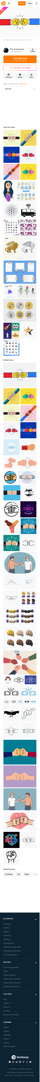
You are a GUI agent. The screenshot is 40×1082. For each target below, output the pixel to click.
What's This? (23, 84)
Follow (33, 51)
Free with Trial (20, 59)
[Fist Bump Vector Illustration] (11, 137)
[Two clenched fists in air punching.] (11, 762)
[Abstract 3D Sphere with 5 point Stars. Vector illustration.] (11, 265)
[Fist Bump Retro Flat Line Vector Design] (11, 154)
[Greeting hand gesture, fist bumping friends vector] (11, 745)
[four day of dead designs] (11, 433)
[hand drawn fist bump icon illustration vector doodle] (11, 1018)
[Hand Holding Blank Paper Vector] (19, 360)
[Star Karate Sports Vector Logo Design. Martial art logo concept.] (11, 450)
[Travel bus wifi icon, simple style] (11, 282)
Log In (30, 3)
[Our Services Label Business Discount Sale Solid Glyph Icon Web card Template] (10, 379)
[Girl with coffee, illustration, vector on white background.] (26, 223)
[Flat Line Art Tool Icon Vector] (19, 413)
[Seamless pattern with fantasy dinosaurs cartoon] (11, 316)
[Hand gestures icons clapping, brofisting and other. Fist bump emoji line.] (10, 850)
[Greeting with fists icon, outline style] (27, 712)
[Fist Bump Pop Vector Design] (19, 494)
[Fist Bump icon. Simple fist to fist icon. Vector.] (11, 796)
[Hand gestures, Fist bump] (12, 680)
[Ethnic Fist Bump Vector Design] (11, 205)
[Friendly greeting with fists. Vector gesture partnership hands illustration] (11, 695)
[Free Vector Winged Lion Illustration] (19, 336)
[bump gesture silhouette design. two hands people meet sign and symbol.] (11, 711)
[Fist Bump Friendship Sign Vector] (11, 171)
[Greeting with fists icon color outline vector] (10, 665)
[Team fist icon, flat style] (11, 635)
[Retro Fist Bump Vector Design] (11, 188)
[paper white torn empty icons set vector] (13, 245)
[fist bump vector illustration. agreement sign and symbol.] (11, 1001)
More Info (8, 88)
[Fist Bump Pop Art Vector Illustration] (11, 221)
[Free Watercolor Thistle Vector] (12, 393)
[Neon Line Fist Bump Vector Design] (11, 729)
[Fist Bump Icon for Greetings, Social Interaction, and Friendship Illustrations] (16, 988)
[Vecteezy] (3, 3)
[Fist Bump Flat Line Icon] (11, 618)
